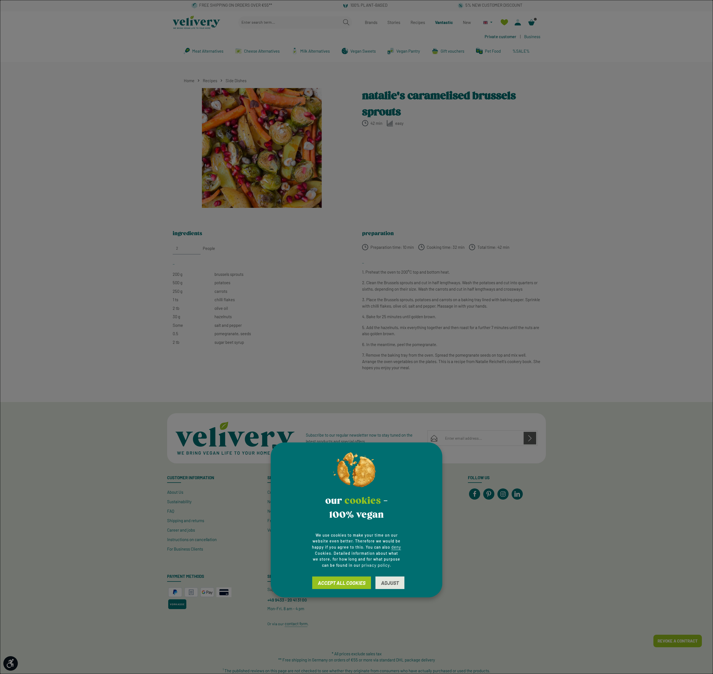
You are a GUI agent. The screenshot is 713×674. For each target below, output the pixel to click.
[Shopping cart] (531, 22)
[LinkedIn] (517, 494)
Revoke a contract (678, 640)
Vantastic (444, 22)
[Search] (346, 22)
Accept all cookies (341, 583)
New (467, 22)
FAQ (170, 511)
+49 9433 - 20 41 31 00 (287, 599)
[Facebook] (474, 494)
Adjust (390, 583)
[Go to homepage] (196, 22)
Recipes (418, 22)
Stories (393, 22)
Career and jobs (181, 529)
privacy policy (376, 565)
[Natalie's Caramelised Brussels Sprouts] (262, 148)
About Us (175, 492)
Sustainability (179, 501)
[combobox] (289, 22)
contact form (296, 623)
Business (532, 36)
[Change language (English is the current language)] (488, 22)
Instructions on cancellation (192, 539)
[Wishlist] (504, 22)
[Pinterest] (488, 494)
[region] (261, 148)
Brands (371, 22)
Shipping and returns (185, 520)
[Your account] (518, 22)
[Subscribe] (530, 438)
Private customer (500, 36)
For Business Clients (185, 548)
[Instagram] (503, 494)
